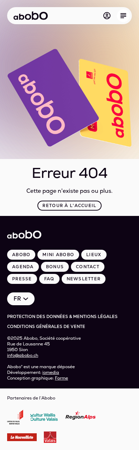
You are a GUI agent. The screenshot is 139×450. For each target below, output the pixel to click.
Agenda (23, 267)
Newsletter (84, 279)
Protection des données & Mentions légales (62, 316)
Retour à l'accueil (69, 205)
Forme (61, 378)
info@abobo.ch (22, 355)
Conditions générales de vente (46, 326)
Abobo (21, 255)
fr (17, 298)
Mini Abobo (58, 255)
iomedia (50, 372)
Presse (22, 279)
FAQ (49, 279)
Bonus (55, 267)
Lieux (93, 255)
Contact (87, 267)
